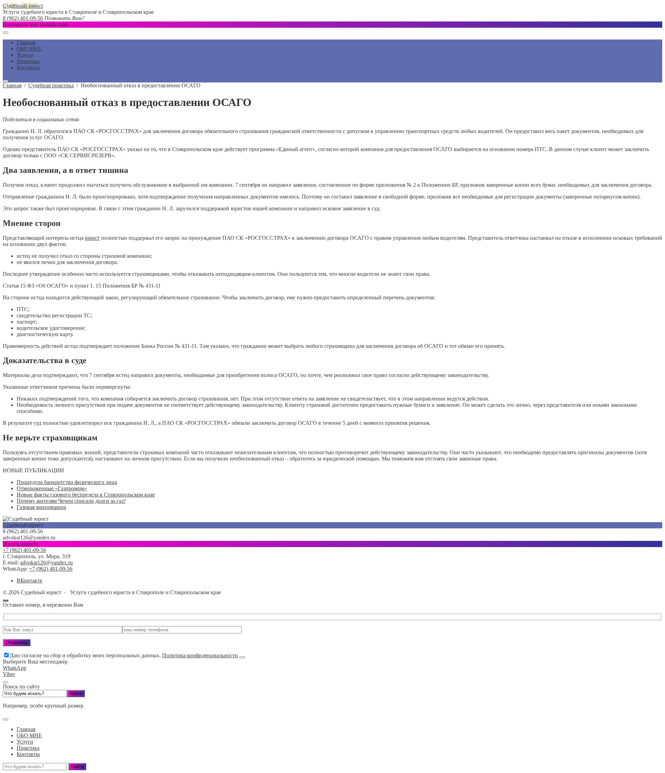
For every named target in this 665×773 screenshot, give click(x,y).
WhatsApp (14, 668)
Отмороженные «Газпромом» (52, 488)
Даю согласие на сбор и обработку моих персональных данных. (124, 655)
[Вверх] (5, 600)
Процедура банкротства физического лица (67, 482)
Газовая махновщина (41, 507)
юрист (92, 238)
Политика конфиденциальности (200, 655)
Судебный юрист (23, 6)
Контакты (28, 754)
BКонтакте (29, 580)
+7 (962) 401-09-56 (24, 550)
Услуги (25, 742)
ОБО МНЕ (29, 735)
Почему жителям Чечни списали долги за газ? (71, 501)
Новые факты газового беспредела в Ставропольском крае (86, 495)
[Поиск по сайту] (5, 81)
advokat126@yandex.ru (46, 562)
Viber (9, 674)
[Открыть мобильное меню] (5, 33)
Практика (28, 748)
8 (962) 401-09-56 (23, 18)
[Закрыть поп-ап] (242, 657)
